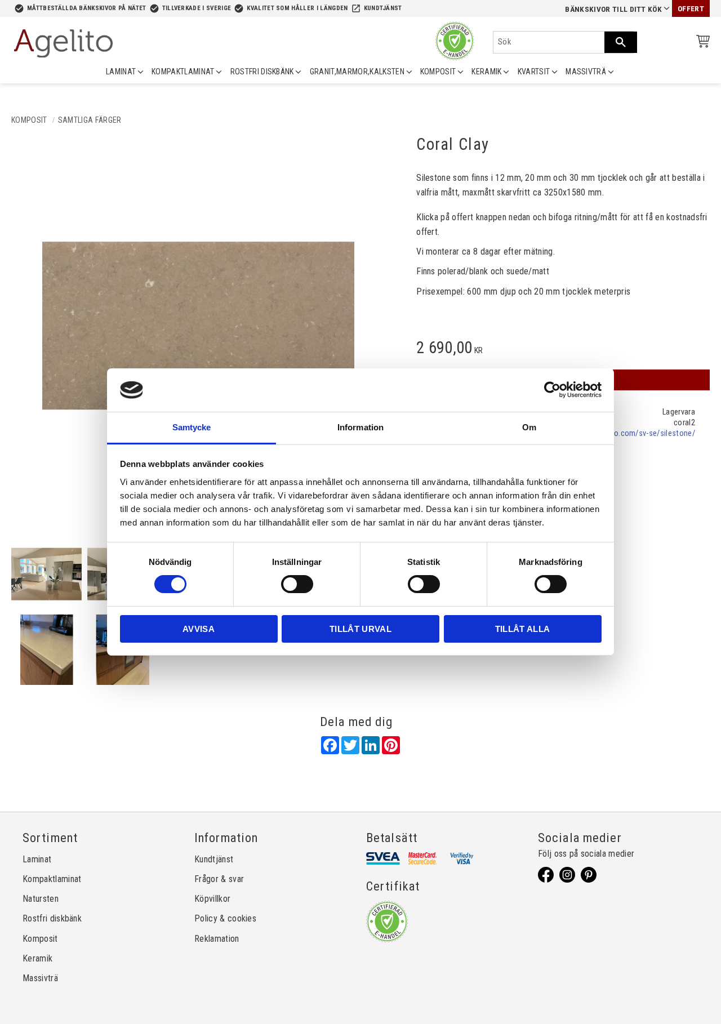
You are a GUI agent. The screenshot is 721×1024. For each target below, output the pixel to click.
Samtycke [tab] (191, 427)
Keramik (37, 958)
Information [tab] (360, 427)
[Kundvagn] (701, 43)
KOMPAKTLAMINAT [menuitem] (183, 71)
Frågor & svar (219, 879)
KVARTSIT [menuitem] (534, 71)
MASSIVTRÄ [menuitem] (586, 71)
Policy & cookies (225, 918)
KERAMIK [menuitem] (486, 71)
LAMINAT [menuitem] (121, 71)
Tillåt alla (522, 629)
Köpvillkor (212, 898)
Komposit (40, 938)
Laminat (37, 859)
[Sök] (620, 42)
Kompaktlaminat (52, 879)
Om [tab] (529, 427)
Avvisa (199, 629)
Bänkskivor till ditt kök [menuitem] (613, 9)
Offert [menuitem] (691, 9)
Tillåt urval (360, 629)
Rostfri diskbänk (52, 918)
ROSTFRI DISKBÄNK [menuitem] (262, 71)
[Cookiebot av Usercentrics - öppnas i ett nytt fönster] (552, 389)
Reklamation (216, 938)
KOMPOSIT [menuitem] (438, 71)
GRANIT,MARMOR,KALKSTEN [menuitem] (357, 71)
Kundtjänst (383, 8)
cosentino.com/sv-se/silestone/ (639, 433)
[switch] (297, 584)
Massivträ (40, 978)
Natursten (41, 898)
